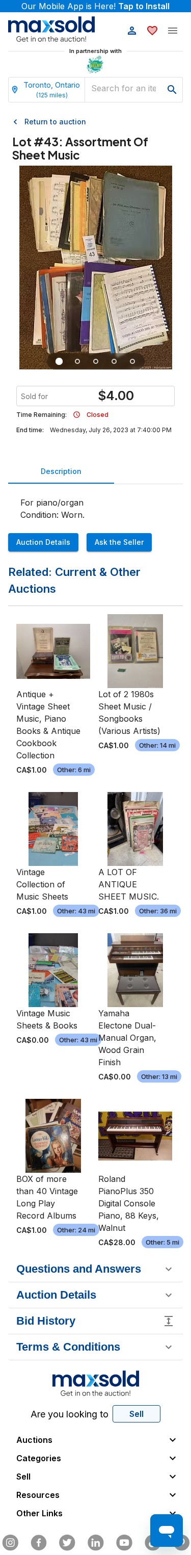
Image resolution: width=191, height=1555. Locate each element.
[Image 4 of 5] (114, 361)
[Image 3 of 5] (96, 361)
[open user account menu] (132, 30)
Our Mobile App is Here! (95, 6)
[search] (172, 90)
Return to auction (55, 121)
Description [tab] (61, 471)
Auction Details (43, 542)
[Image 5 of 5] (132, 361)
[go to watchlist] (152, 30)
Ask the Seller (119, 542)
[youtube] (124, 1543)
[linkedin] (96, 1543)
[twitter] (67, 1543)
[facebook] (38, 1543)
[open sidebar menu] (172, 30)
